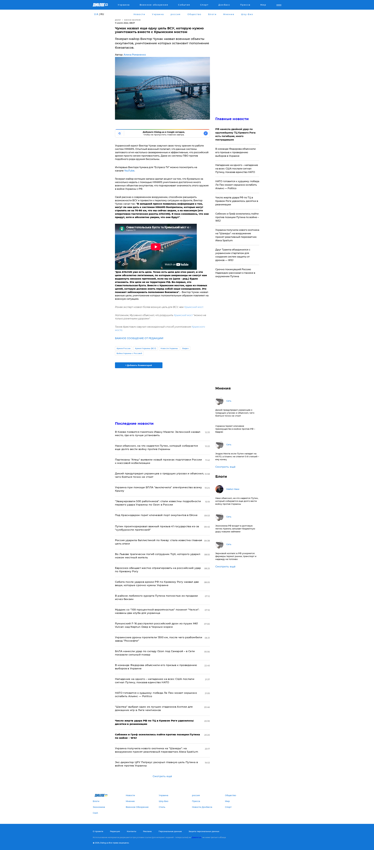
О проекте (98, 831)
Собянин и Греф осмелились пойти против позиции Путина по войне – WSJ (237, 217)
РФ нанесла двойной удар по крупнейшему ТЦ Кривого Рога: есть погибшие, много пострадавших (235, 134)
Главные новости (232, 119)
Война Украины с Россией (129, 353)
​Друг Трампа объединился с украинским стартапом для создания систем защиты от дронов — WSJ (232, 255)
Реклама (147, 831)
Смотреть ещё (162, 776)
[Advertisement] (162, 392)
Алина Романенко (135, 54)
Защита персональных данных (204, 831)
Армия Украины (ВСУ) (145, 348)
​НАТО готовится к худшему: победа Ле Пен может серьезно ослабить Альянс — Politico (237, 185)
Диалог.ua (196, 837)
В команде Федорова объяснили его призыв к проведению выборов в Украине (235, 152)
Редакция (115, 831)
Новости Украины (169, 348)
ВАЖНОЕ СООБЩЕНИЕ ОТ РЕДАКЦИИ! (139, 338)
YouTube (129, 170)
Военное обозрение (132, 20)
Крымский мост (193, 307)
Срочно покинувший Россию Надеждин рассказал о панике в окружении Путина (235, 273)
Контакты (131, 831)
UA (96, 14)
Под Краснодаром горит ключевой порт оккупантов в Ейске (156, 515)
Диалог (118, 20)
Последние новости (134, 423)
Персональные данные (170, 831)
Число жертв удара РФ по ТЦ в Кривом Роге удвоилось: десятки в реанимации (236, 201)
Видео (185, 348)
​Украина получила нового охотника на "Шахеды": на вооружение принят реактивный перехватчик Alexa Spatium (237, 235)
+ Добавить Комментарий (138, 365)
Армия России (124, 348)
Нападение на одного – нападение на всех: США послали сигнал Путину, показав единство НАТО (236, 169)
